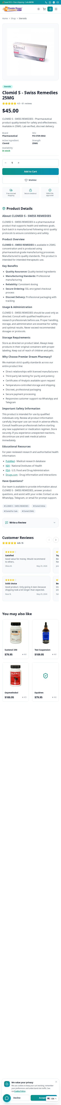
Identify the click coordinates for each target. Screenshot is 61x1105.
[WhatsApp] (50, 2)
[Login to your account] (50, 9)
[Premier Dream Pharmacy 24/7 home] (12, 9)
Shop (13, 18)
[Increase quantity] (18, 162)
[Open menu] (56, 9)
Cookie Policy (19, 1091)
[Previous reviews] (49, 540)
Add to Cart (30, 171)
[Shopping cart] (44, 9)
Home (5, 18)
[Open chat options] (7, 1098)
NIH (8, 465)
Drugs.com (12, 474)
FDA (8, 470)
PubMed (10, 461)
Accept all (44, 1097)
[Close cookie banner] (56, 1082)
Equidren (39, 692)
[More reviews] (56, 540)
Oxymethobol (11, 692)
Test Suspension (42, 649)
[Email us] (58, 2)
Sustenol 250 (11, 649)
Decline (16, 1097)
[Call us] (46, 2)
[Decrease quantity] (5, 162)
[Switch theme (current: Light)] (38, 9)
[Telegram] (54, 2)
